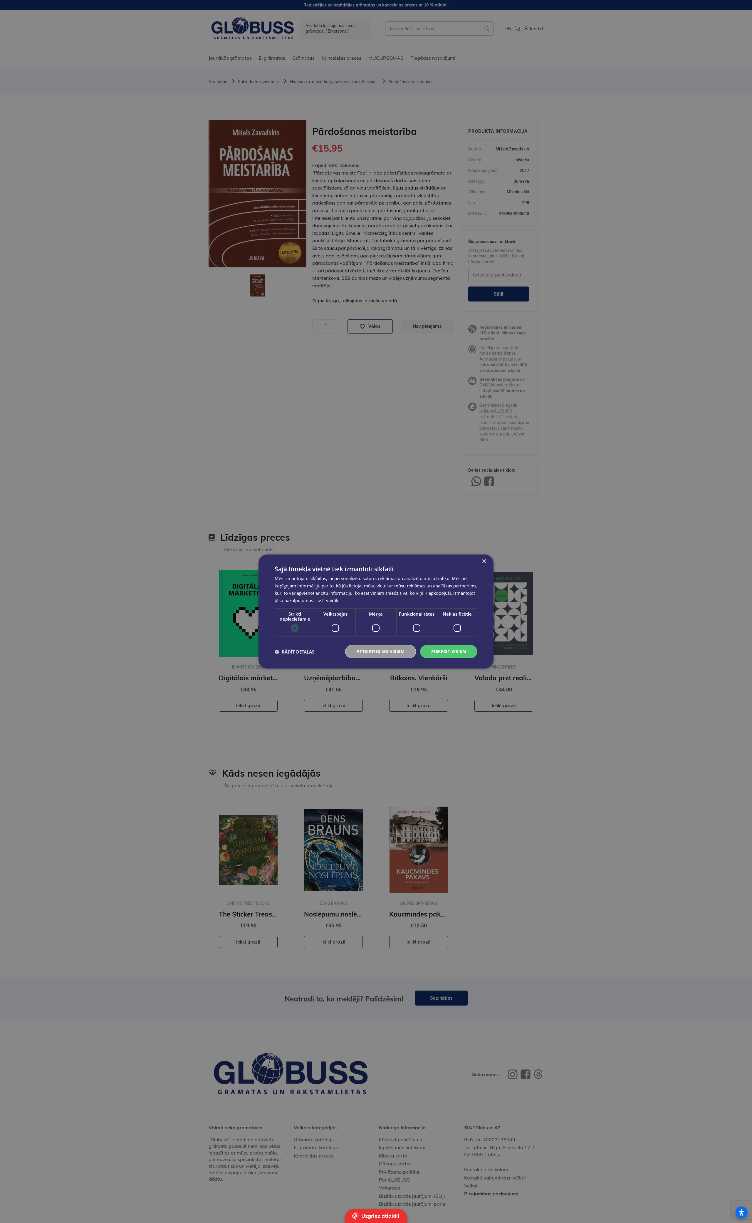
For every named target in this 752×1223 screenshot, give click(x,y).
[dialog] (376, 611)
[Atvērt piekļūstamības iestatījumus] (741, 1212)
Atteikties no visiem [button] (380, 651)
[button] (294, 651)
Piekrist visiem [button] (448, 651)
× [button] (484, 561)
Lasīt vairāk (326, 600)
